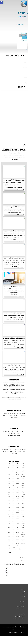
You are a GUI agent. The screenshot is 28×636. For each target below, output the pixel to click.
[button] (22, 46)
